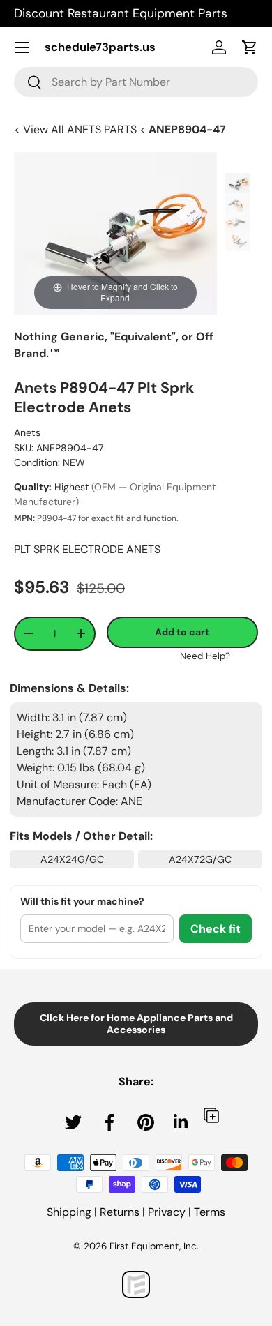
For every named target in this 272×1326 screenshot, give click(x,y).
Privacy (167, 1212)
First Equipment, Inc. (154, 1246)
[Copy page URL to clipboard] (211, 1115)
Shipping (69, 1212)
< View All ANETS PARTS (76, 129)
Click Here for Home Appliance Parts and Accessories (136, 1023)
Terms (209, 1212)
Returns (119, 1212)
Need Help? (205, 656)
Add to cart (182, 632)
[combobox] (136, 82)
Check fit (215, 928)
